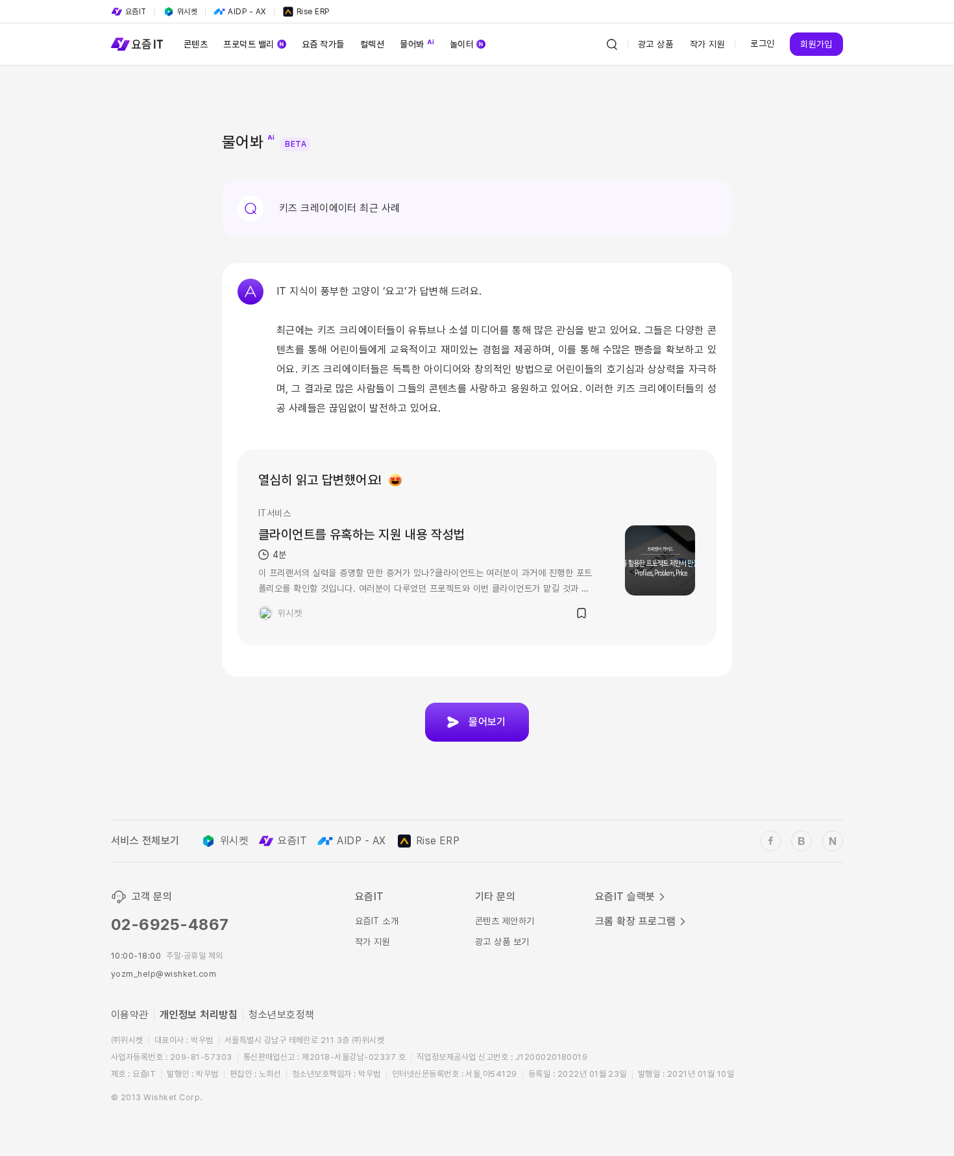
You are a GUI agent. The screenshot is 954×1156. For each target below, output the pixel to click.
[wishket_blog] (801, 841)
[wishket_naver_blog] (832, 841)
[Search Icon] (612, 44)
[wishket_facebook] (770, 841)
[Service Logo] (137, 44)
